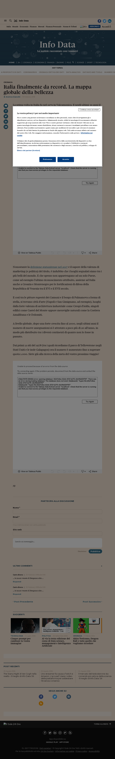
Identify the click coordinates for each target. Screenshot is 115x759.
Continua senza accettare (89, 110)
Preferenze (47, 159)
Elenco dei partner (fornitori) (28, 150)
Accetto (65, 159)
